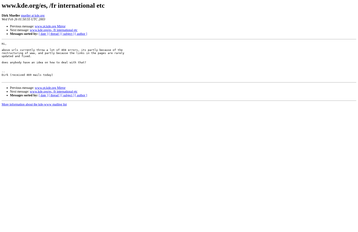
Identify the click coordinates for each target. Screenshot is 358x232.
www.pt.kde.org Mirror (50, 26)
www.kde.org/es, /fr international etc (53, 30)
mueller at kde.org (33, 15)
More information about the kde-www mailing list (34, 104)
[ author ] (81, 34)
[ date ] (43, 34)
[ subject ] (67, 34)
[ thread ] (54, 34)
